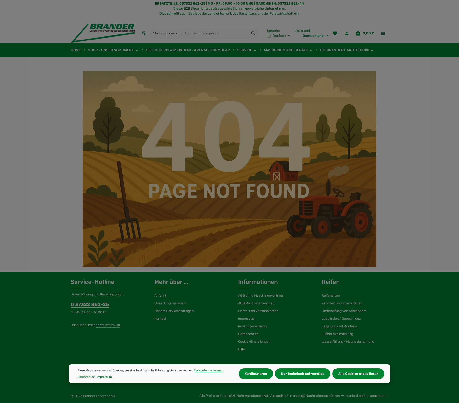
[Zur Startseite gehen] (103, 33)
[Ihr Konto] (346, 33)
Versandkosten (280, 396)
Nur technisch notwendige (302, 374)
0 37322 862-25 (90, 304)
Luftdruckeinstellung (337, 334)
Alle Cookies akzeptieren (358, 374)
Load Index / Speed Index (341, 319)
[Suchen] (253, 33)
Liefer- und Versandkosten (258, 311)
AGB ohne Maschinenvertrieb (260, 296)
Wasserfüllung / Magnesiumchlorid (348, 342)
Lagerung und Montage (339, 326)
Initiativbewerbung (252, 326)
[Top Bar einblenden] (382, 33)
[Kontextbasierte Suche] (144, 33)
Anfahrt (160, 296)
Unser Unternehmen (170, 303)
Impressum (246, 319)
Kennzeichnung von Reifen (342, 303)
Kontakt (160, 319)
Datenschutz (248, 334)
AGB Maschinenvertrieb (256, 303)
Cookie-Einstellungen (254, 342)
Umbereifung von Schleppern (344, 311)
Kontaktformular (108, 325)
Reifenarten (331, 296)
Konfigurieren (256, 374)
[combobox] (214, 33)
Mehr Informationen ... (209, 370)
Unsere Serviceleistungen (174, 311)
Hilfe (241, 349)
